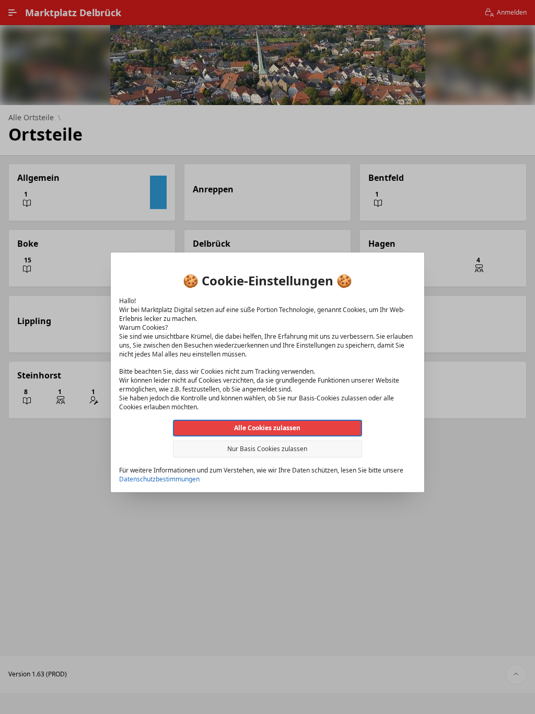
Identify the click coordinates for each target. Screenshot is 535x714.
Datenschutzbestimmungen (159, 479)
